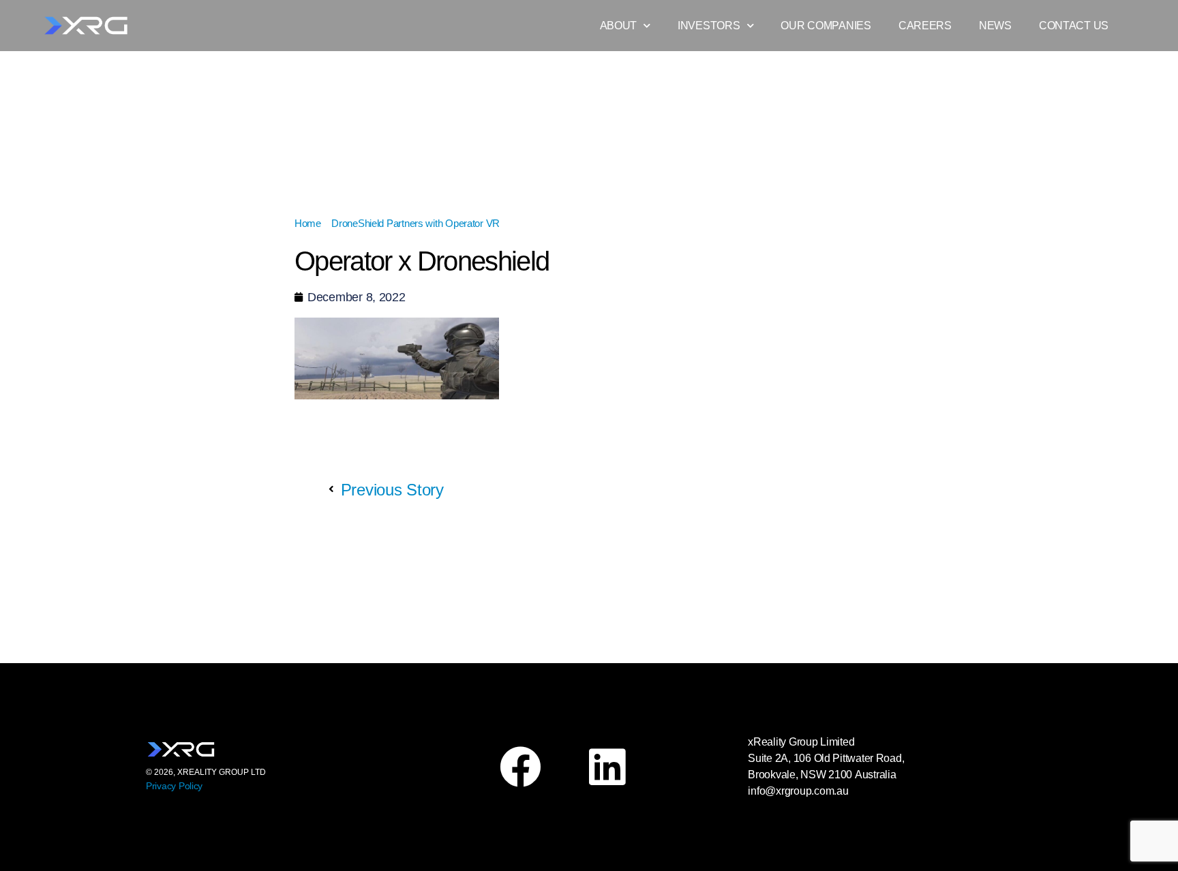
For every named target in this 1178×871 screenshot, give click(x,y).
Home (307, 223)
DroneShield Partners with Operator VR (415, 223)
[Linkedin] (606, 766)
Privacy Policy (174, 785)
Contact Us (1073, 25)
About (618, 25)
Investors (709, 25)
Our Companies (826, 25)
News (995, 25)
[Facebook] (520, 766)
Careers (925, 25)
